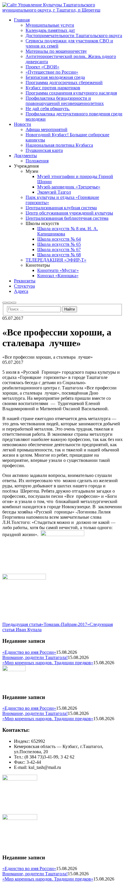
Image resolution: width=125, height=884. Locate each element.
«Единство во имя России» (29, 652)
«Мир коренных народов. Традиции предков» (47, 662)
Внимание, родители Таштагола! (35, 657)
